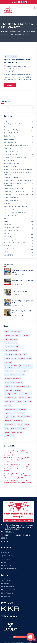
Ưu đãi (7, 432)
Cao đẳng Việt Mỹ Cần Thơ (13, 465)
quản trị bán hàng (25, 394)
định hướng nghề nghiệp (18, 428)
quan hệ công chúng (11, 394)
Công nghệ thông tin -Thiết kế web (15, 354)
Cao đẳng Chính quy (11, 339)
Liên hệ (3, 562)
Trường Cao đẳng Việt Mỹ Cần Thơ (15, 409)
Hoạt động (7, 148)
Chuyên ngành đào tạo (11, 133)
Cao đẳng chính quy (8, 586)
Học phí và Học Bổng (11, 154)
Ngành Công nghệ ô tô (12, 166)
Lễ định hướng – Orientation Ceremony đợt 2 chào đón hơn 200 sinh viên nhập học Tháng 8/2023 (17, 476)
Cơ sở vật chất (6, 565)
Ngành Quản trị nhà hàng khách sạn (16, 194)
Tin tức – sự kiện (9, 237)
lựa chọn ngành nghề (17, 375)
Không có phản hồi (12, 70)
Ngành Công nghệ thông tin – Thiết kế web (18, 169)
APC (6, 331)
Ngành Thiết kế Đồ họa (11, 197)
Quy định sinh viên (10, 215)
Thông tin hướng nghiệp (12, 228)
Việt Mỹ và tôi (8, 255)
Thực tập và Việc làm (11, 230)
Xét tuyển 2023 (18, 420)
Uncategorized (9, 249)
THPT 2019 (27, 401)
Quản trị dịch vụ (9, 209)
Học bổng (8, 362)
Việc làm (7, 252)
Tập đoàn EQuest (7, 556)
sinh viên (22, 398)
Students (7, 218)
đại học (27, 424)
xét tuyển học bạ (10, 424)
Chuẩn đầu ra (8, 127)
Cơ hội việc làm (9, 139)
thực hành (8, 405)
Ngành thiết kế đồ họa (11, 200)
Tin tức (6, 234)
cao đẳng (25, 335)
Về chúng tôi (5, 552)
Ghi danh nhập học (10, 358)
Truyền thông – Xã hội (11, 240)
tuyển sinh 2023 (10, 417)
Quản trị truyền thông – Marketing (15, 212)
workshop (8, 420)
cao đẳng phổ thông (11, 343)
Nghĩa (6, 451)
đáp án (20, 424)
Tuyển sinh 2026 (6, 580)
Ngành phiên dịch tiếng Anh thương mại (17, 180)
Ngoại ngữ (7, 203)
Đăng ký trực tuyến (7, 593)
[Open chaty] (30, 637)
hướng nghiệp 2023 (25, 358)
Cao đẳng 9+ (5, 583)
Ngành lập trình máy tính (12, 177)
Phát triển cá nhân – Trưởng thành (15, 206)
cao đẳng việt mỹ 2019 (11, 347)
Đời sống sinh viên (10, 142)
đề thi (6, 428)
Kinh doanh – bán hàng (11, 163)
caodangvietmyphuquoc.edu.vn (16, 66)
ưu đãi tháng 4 (9, 436)
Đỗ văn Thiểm (8, 458)
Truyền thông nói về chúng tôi (14, 243)
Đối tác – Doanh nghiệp (9, 568)
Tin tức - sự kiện (10, 56)
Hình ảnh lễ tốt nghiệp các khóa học (16, 145)
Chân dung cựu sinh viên (12, 124)
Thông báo (7, 224)
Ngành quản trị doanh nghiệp (14, 191)
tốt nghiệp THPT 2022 (24, 417)
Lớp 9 (6, 375)
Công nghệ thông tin (11, 350)
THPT (19, 401)
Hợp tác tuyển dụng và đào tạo (15, 157)
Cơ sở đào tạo (5, 559)
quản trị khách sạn (10, 398)
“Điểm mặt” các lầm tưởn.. (20, 291)
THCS (29, 398)
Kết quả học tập (9, 160)
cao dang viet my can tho (12, 335)
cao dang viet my (16, 331)
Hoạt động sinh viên (11, 151)
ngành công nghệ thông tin (13, 378)
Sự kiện (6, 221)
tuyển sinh (21, 413)
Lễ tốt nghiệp (9, 371)
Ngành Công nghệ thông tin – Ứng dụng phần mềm (17, 173)
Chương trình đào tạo (11, 130)
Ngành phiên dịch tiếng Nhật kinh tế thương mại (16, 184)
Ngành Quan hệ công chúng (13, 188)
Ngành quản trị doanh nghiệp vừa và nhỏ (17, 386)
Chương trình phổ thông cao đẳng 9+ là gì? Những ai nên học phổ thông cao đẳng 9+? (18, 453)
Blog (5, 121)
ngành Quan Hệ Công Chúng (13, 382)
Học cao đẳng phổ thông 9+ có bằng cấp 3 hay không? (18, 366)
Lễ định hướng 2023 (22, 371)
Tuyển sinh (7, 246)
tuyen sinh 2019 (10, 413)
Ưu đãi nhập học (17, 432)
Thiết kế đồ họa (9, 401)
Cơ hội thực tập (9, 136)
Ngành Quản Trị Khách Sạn (13, 390)
